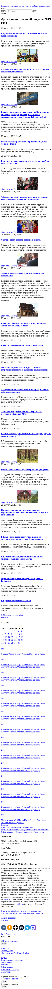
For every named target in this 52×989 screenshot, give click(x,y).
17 (19, 637)
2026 (2, 648)
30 (15, 643)
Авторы (4, 920)
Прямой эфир (36, 6)
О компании (35, 830)
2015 (2, 789)
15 (12, 637)
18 (22, 637)
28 (9, 643)
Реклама (45, 830)
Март (19, 654)
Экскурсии (39, 832)
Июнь (36, 654)
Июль (42, 654)
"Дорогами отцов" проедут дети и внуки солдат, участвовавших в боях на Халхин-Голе (24, 198)
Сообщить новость (9, 979)
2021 (2, 711)
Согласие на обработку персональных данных (22, 913)
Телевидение (15, 6)
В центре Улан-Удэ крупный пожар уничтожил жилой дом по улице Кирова (23, 324)
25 (22, 640)
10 (19, 634)
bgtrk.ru (7, 899)
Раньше (13, 615)
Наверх (4, 825)
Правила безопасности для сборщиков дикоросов (25, 469)
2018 (2, 750)
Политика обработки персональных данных (21, 911)
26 (2, 643)
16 (15, 637)
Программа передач (24, 832)
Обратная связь (8, 832)
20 (6, 640)
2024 (2, 672)
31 (19, 643)
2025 (2, 659)
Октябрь (21, 667)
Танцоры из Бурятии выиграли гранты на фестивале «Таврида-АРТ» (21, 412)
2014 (2, 802)
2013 (2, 815)
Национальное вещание (18, 830)
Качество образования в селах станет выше (22, 345)
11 (22, 634)
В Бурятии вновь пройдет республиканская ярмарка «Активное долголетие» (22, 557)
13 (6, 637)
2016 (2, 776)
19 (2, 640)
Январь (4, 654)
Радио (4, 830)
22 (12, 640)
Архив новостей (8, 918)
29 (12, 643)
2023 (2, 685)
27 (6, 643)
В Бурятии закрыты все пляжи (16, 600)
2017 (2, 763)
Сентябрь (12, 667)
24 (19, 640)
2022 (2, 698)
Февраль (12, 654)
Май (31, 654)
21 (9, 640)
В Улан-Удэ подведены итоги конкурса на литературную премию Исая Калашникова (22, 538)
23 (15, 640)
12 (2, 637)
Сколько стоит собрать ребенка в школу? (21, 240)
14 (9, 637)
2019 (2, 737)
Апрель (25, 654)
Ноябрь (28, 667)
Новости (5, 6)
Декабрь (36, 667)
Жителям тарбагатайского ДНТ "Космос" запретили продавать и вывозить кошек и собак (24, 368)
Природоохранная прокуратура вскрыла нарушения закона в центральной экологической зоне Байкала (24, 512)
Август (4, 667)
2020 (2, 724)
